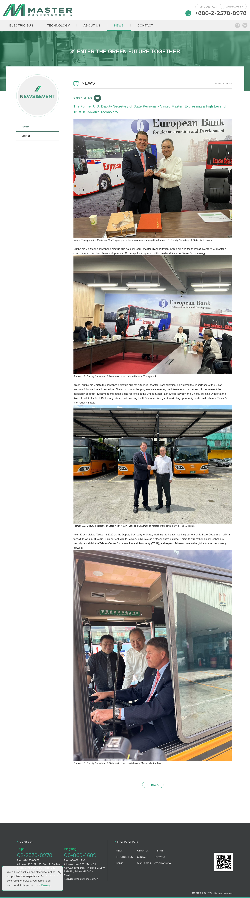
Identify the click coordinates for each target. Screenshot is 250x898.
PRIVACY (160, 857)
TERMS (159, 850)
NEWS (119, 25)
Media (25, 136)
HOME (119, 863)
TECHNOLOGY (58, 25)
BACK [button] (155, 784)
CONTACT (210, 6)
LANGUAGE (233, 6)
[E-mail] (237, 25)
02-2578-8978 (34, 855)
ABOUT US (92, 25)
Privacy (46, 885)
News (25, 127)
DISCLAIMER (144, 863)
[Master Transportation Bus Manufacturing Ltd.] (37, 10)
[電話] (244, 25)
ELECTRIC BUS (21, 25)
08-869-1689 (80, 855)
